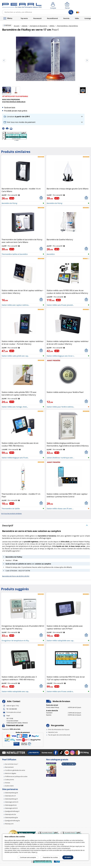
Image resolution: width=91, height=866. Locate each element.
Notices (7, 783)
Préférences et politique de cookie (16, 776)
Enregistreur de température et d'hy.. (15, 641)
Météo (52, 26)
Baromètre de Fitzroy (9, 203)
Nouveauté (37, 18)
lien (63, 844)
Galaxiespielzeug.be (11, 817)
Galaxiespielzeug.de (11, 793)
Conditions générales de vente (15, 770)
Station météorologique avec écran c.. (61, 356)
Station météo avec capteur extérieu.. (15, 305)
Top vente (24, 18)
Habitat (24, 26)
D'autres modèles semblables (13, 102)
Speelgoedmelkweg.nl (12, 811)
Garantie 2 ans (53, 732)
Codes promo (9, 780)
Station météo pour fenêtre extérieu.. (60, 407)
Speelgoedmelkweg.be (12, 821)
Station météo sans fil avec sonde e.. (60, 691)
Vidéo (77, 18)
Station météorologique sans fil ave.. (15, 458)
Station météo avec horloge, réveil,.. (15, 407)
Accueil (17, 26)
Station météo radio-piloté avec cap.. (15, 356)
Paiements (11, 729)
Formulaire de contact (13, 712)
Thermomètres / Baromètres (67, 26)
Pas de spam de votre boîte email (59, 735)
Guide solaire (9, 786)
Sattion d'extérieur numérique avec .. (60, 458)
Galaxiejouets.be (10, 814)
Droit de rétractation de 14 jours (58, 729)
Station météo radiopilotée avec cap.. (60, 641)
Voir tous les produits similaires (11, 513)
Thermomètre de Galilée (11, 508)
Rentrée (66, 18)
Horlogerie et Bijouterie (38, 26)
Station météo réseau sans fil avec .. (60, 508)
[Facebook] (4, 128)
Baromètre (51, 254)
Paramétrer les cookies (50, 857)
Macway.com (9, 824)
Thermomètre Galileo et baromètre (15, 254)
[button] (43, 116)
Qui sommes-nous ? (11, 764)
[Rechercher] (70, 12)
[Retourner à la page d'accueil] (22, 6)
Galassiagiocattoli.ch (11, 802)
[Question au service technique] (12, 128)
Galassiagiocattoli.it (11, 808)
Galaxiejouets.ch (10, 796)
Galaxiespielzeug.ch (11, 799)
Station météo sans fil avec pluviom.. (60, 305)
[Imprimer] (8, 128)
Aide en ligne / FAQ (12, 706)
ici (36, 852)
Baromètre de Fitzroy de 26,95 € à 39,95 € (15, 576)
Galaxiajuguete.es (11, 805)
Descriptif (7, 525)
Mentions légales (10, 773)
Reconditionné (52, 18)
